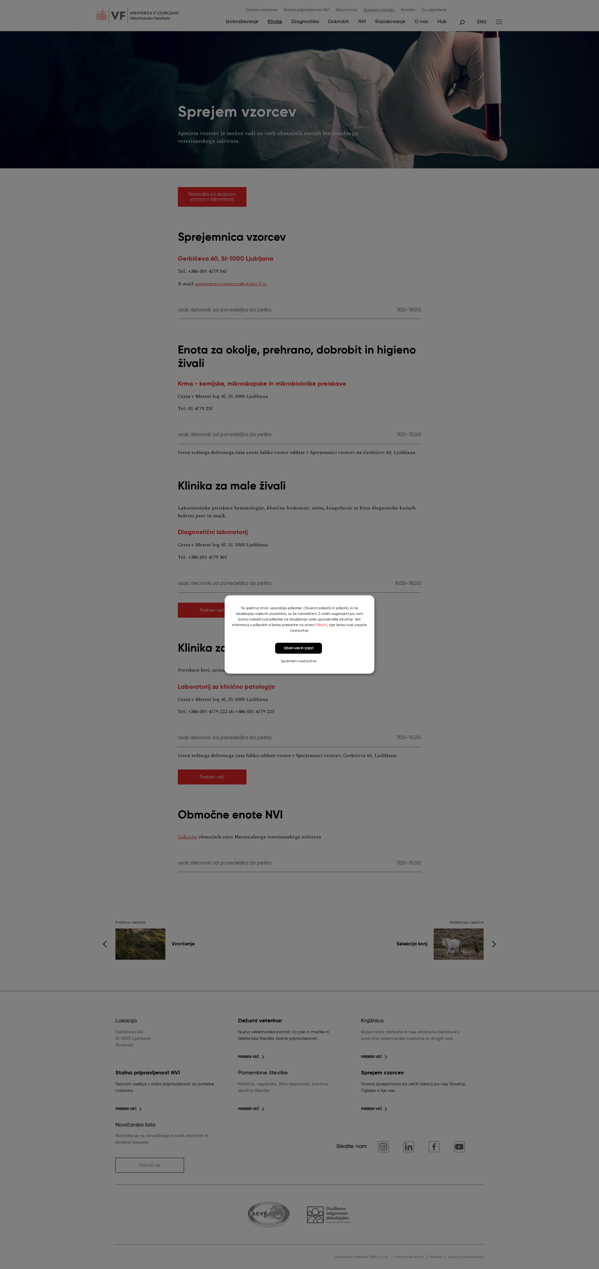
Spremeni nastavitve (298, 661)
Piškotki (321, 625)
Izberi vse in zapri (298, 648)
